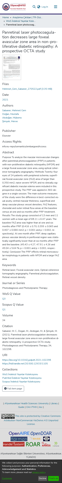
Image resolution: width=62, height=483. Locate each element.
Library (54, 403)
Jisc (40, 407)
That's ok (53, 478)
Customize (7, 478)
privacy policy (38, 472)
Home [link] (5, 17)
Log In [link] (45, 6)
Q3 (4, 298)
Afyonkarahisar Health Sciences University (26, 403)
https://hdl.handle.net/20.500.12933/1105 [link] (25, 363)
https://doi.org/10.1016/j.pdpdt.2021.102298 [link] (26, 360)
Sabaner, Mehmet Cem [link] (14, 110)
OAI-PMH (32, 407)
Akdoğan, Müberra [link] (12, 117)
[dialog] (31, 471)
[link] (27, 89)
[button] (14, 7)
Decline (42, 478)
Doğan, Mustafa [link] (10, 114)
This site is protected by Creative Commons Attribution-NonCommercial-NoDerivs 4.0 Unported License (32, 420)
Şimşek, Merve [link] (10, 121)
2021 (5, 99)
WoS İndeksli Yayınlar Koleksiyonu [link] (21, 21)
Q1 (4, 309)
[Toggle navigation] (55, 7)
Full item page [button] (14, 388)
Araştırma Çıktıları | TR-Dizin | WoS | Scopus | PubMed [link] (27, 17)
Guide (21, 407)
